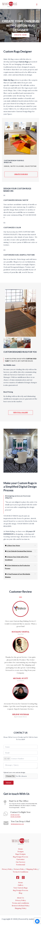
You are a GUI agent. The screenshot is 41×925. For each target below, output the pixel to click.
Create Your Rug (21, 174)
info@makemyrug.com (17, 824)
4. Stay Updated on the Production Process (17, 567)
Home (20, 849)
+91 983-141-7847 (15, 814)
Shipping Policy (32, 869)
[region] (20, 25)
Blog (20, 893)
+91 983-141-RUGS (15, 816)
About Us (20, 898)
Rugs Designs (20, 854)
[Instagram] (23, 877)
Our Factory (20, 862)
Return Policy (19, 869)
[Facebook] (17, 877)
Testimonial (20, 865)
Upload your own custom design (14, 772)
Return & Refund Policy (20, 906)
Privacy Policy (7, 869)
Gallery (20, 885)
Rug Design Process (20, 857)
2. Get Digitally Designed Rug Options (19, 551)
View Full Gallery (20, 412)
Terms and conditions (20, 903)
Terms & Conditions (20, 872)
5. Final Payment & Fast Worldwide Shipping (17, 575)
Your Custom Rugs (20, 888)
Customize (20, 859)
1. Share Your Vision (13, 545)
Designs (21, 851)
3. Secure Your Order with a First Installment (16, 558)
